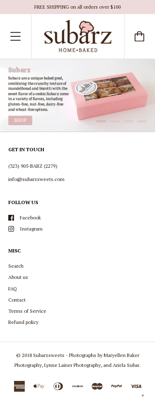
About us (18, 277)
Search (16, 266)
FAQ (12, 288)
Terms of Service (27, 311)
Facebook (30, 217)
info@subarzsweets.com (36, 179)
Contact (17, 300)
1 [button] (101, 121)
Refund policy (23, 322)
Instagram (31, 229)
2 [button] (114, 121)
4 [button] (142, 121)
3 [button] (128, 121)
